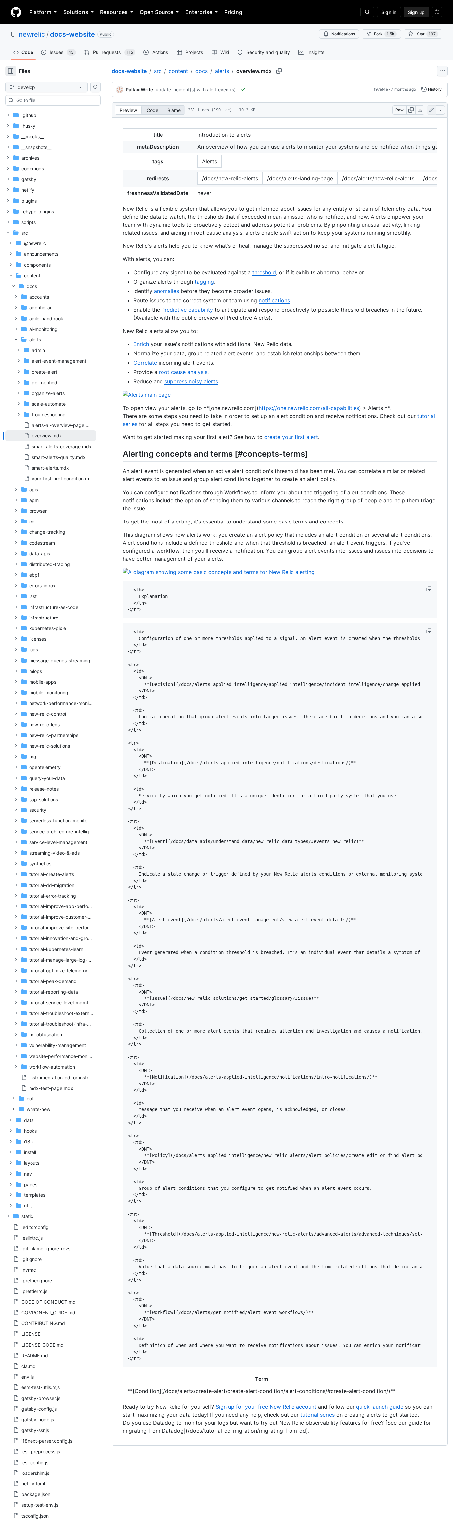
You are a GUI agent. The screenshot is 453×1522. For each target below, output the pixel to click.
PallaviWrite (139, 89)
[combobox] (55, 100)
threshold (264, 272)
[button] (429, 588)
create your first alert (291, 437)
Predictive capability (187, 309)
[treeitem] (50, 435)
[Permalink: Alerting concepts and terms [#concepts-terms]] (118, 453)
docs (201, 71)
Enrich (141, 344)
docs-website (72, 34)
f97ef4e (381, 89)
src (158, 71)
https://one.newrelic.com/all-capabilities (309, 408)
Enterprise (198, 12)
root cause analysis (183, 372)
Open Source (156, 12)
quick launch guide (379, 1406)
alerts (222, 71)
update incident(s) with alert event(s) (196, 89)
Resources (114, 12)
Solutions (75, 12)
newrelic (32, 34)
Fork (384, 33)
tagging (204, 281)
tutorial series (317, 1414)
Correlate (145, 362)
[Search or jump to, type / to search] (367, 12)
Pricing (233, 12)
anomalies (166, 291)
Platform (40, 12)
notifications (274, 300)
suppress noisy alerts (191, 381)
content (178, 71)
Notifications (343, 33)
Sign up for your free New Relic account (266, 1406)
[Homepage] (16, 12)
